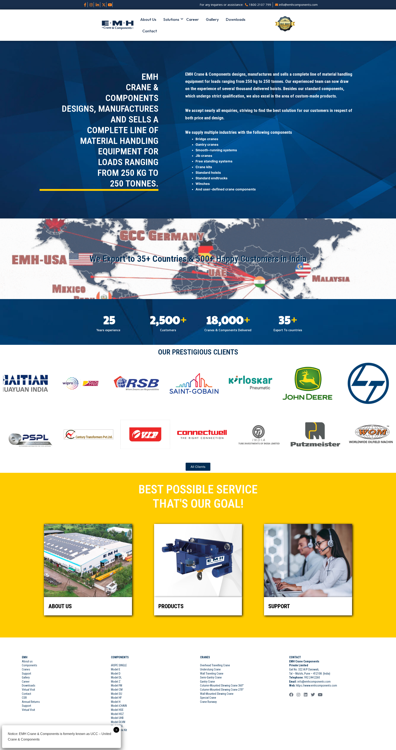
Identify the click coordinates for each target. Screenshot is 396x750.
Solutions (171, 19)
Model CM (117, 689)
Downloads (235, 19)
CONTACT (295, 657)
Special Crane (208, 697)
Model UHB (117, 717)
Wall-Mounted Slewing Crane (216, 693)
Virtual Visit (28, 689)
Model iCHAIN (119, 705)
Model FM (116, 685)
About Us (148, 19)
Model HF (116, 697)
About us (27, 661)
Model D (115, 673)
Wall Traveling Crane (211, 673)
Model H (115, 701)
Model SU (116, 693)
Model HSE (117, 709)
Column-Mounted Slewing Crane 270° (222, 689)
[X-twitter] (103, 4)
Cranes (26, 669)
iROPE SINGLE (119, 665)
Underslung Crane (210, 669)
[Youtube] (110, 4)
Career (192, 19)
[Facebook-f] (85, 4)
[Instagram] (91, 4)
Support (26, 673)
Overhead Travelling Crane (215, 665)
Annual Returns (31, 701)
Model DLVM (118, 722)
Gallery (212, 19)
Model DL (116, 677)
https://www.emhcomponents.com (316, 685)
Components (29, 665)
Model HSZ (117, 714)
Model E (115, 669)
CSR (24, 697)
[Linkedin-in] (97, 4)
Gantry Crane (207, 681)
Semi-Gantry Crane (211, 677)
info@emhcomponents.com (314, 681)
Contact (149, 30)
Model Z (115, 681)
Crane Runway (208, 701)
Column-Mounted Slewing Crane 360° (222, 685)
